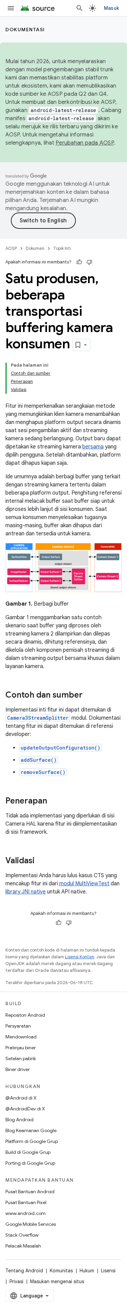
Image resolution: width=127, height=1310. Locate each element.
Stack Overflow (22, 1235)
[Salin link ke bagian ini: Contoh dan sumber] (89, 695)
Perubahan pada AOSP (85, 143)
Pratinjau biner (20, 1048)
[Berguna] (79, 262)
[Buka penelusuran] (80, 8)
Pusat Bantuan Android (30, 1191)
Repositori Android (25, 1015)
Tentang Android (24, 1270)
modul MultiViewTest (84, 883)
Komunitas (61, 1270)
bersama (93, 446)
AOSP (11, 248)
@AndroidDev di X (25, 1109)
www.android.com (25, 1213)
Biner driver (17, 1069)
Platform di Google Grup (31, 1141)
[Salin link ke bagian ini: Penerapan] (54, 801)
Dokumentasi (25, 29)
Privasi (16, 1281)
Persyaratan (18, 1026)
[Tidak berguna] (89, 262)
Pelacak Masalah (23, 1246)
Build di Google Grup (27, 1152)
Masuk (111, 8)
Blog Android (19, 1120)
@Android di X (21, 1098)
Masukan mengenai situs (57, 1281)
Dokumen (35, 248)
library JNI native (25, 891)
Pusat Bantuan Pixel (25, 1202)
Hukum (87, 1270)
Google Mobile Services (30, 1224)
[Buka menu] (11, 8)
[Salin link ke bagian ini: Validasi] (41, 861)
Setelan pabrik (20, 1058)
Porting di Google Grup (30, 1163)
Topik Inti (62, 248)
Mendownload (21, 1037)
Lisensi (108, 1270)
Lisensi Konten (79, 957)
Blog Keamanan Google (31, 1130)
